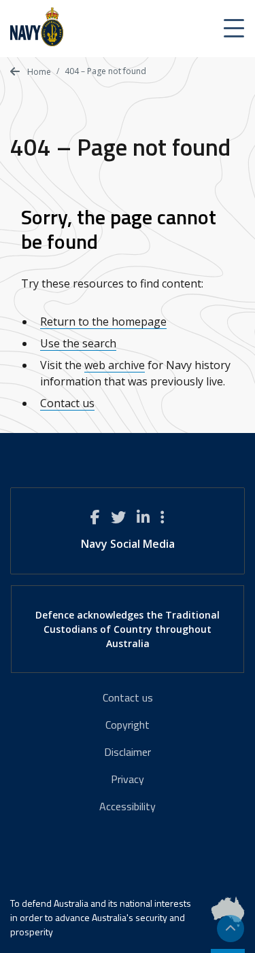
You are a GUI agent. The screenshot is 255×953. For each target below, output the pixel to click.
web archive (114, 365)
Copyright (127, 724)
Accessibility (127, 806)
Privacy (127, 779)
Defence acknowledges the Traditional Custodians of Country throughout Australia (127, 629)
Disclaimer (127, 752)
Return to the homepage (103, 321)
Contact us (67, 403)
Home (38, 71)
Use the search (78, 343)
